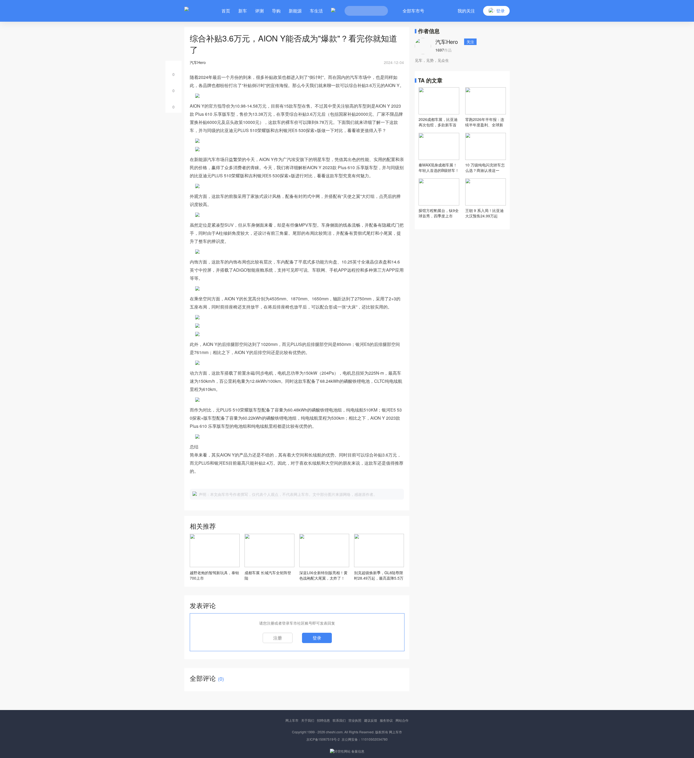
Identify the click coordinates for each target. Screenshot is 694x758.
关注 (470, 41)
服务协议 (386, 720)
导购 (276, 11)
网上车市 (291, 720)
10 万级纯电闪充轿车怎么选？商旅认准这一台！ (485, 167)
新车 (242, 11)
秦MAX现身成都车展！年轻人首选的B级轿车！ (439, 167)
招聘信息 (323, 720)
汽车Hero (446, 42)
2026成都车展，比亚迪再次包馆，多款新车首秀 (438, 122)
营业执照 (354, 720)
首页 (225, 11)
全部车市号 (413, 11)
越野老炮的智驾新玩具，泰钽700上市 (214, 575)
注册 (277, 638)
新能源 (295, 11)
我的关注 (466, 11)
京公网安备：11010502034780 (365, 739)
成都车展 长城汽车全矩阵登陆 (268, 575)
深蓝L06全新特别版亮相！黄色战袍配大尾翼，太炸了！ (323, 575)
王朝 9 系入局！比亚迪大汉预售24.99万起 (484, 213)
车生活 (316, 11)
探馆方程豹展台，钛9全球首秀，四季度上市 (439, 213)
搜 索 (380, 11)
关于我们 (307, 720)
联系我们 (339, 720)
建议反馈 (370, 720)
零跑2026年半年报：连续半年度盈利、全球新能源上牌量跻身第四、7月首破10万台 (485, 122)
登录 (317, 638)
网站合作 (402, 720)
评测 (259, 11)
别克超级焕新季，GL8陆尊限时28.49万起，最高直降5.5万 (378, 575)
